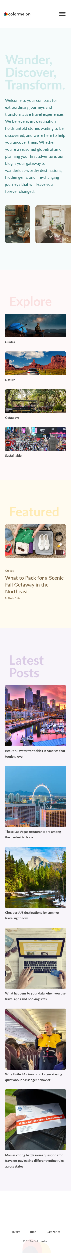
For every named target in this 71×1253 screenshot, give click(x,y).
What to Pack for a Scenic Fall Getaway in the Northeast (34, 584)
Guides (9, 570)
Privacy (15, 1232)
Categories (54, 1232)
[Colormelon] (17, 14)
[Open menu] (62, 14)
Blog (33, 1232)
